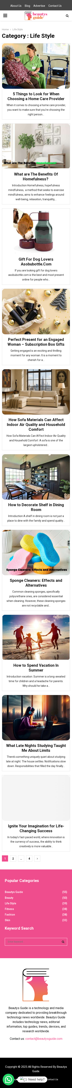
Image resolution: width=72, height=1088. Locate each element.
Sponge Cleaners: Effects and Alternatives (36, 583)
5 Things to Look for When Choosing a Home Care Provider (36, 96)
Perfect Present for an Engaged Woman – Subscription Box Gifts (36, 342)
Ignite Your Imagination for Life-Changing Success (36, 828)
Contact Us (55, 5)
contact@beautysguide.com (43, 1039)
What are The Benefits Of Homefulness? (36, 176)
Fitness (9, 909)
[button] (8, 1079)
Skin (7, 920)
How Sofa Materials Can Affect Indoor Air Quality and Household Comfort (36, 424)
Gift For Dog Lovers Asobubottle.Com (36, 261)
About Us (16, 5)
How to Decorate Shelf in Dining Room (36, 507)
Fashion (10, 914)
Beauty (9, 897)
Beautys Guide (14, 892)
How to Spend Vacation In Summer (36, 667)
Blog (27, 5)
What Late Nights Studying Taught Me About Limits (36, 748)
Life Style (10, 903)
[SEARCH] (63, 942)
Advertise (39, 5)
